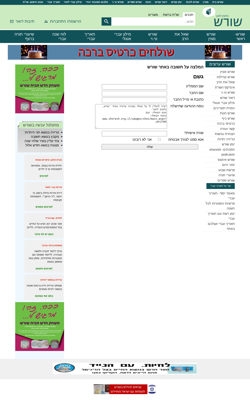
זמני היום (228, 165)
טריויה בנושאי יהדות (51, 279)
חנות (148, 2)
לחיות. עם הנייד (53, 218)
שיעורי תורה (227, 175)
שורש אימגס (226, 160)
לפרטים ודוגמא (44, 268)
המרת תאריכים (224, 108)
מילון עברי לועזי (73, 2)
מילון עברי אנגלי (122, 36)
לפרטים (44, 176)
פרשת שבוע (226, 170)
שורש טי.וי (118, 2)
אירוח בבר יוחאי (53, 187)
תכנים (189, 15)
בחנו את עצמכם (44, 296)
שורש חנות (227, 113)
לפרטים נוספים (44, 207)
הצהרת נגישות (225, 134)
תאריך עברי (53, 2)
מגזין (205, 2)
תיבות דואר (25, 21)
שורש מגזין (211, 36)
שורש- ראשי (240, 36)
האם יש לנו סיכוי (44, 234)
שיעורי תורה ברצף (24, 36)
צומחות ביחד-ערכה (52, 245)
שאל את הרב (182, 36)
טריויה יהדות (226, 139)
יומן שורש (176, 2)
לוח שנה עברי (59, 36)
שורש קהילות (226, 77)
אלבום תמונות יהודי (97, 2)
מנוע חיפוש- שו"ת (33, 2)
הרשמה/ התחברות (65, 21)
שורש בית (217, 2)
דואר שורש (161, 2)
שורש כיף (228, 118)
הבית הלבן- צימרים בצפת (48, 159)
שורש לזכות (192, 2)
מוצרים (153, 15)
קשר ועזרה (227, 129)
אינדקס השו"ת (225, 87)
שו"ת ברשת (171, 15)
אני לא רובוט (142, 139)
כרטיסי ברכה (226, 123)
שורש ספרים (135, 2)
